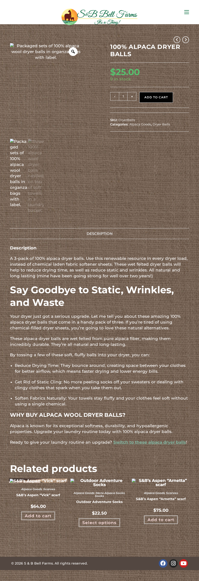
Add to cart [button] (38, 515)
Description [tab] (100, 233)
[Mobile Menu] (186, 12)
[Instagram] (173, 563)
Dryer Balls (161, 124)
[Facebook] (163, 563)
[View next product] (185, 39)
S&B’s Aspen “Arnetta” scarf (161, 499)
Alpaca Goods (140, 124)
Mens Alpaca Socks (110, 493)
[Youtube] (183, 563)
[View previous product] (177, 39)
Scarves (49, 489)
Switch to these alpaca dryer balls (149, 442)
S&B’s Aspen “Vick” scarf (38, 495)
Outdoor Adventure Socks (99, 502)
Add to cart (156, 97)
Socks (99, 496)
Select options (99, 522)
